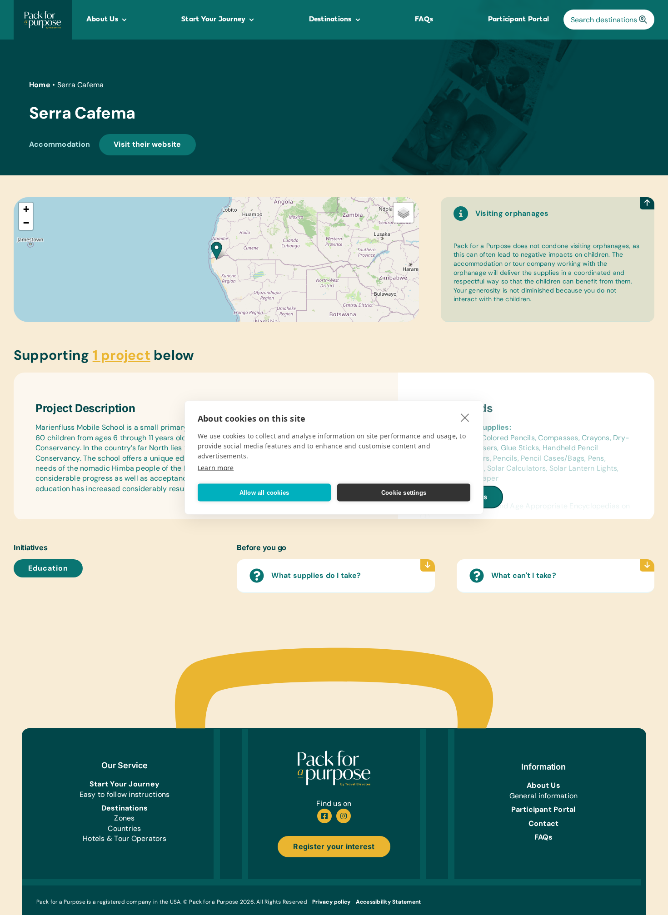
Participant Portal (543, 809)
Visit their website (147, 144)
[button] (216, 250)
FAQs (543, 837)
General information (543, 796)
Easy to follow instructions (124, 794)
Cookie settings (403, 492)
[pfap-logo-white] (334, 754)
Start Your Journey (125, 784)
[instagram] (343, 816)
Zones (124, 818)
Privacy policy (331, 901)
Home (39, 85)
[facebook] (324, 816)
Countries (124, 828)
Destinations (124, 808)
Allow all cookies (264, 492)
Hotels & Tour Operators (124, 838)
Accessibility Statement (388, 901)
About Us (543, 785)
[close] (465, 417)
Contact (543, 823)
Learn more (216, 467)
